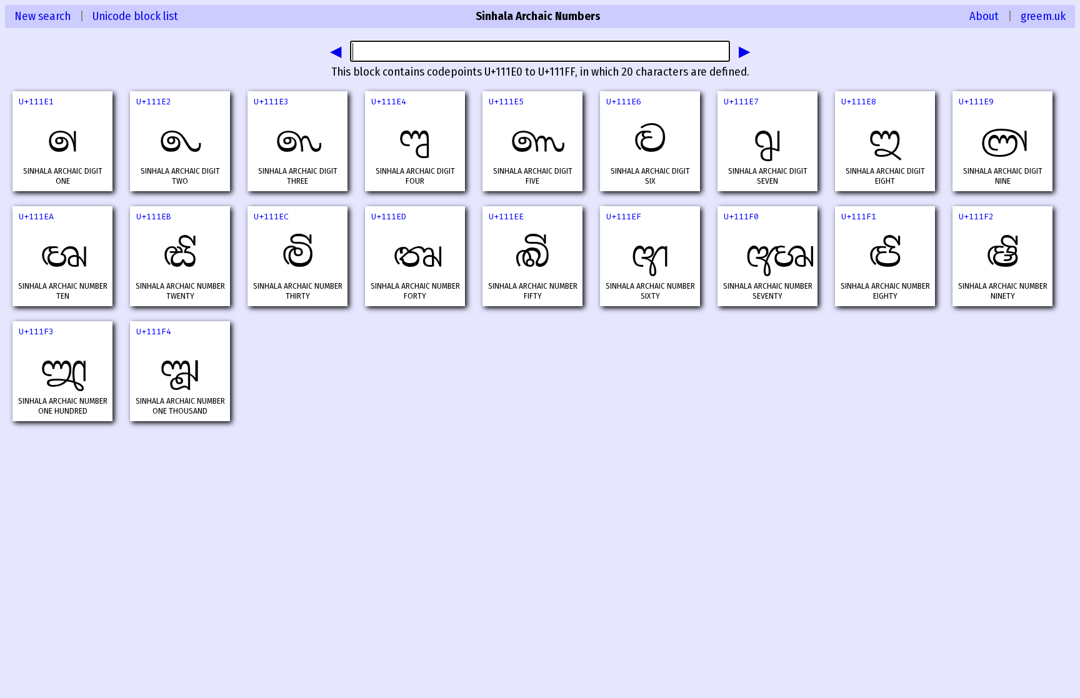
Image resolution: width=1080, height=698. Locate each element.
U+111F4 (153, 331)
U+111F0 (741, 216)
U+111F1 (858, 216)
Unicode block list (135, 16)
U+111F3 (36, 331)
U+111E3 (271, 101)
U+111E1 (36, 101)
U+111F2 (976, 216)
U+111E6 (623, 101)
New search (42, 16)
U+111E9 (976, 101)
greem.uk (1043, 16)
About (984, 16)
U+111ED (388, 216)
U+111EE (506, 216)
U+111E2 (153, 101)
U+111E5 (506, 101)
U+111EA (36, 216)
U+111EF (623, 216)
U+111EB (153, 216)
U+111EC (271, 216)
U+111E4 (388, 101)
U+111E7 (741, 101)
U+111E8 (858, 101)
